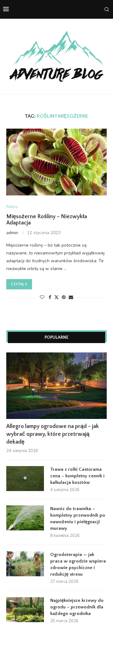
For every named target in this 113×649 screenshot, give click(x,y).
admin (12, 233)
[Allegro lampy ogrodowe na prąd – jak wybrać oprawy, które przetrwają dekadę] (56, 385)
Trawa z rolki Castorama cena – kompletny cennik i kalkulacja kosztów (77, 476)
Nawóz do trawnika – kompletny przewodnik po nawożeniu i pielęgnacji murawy (77, 518)
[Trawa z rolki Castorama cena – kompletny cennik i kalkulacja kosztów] (25, 478)
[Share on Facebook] (50, 297)
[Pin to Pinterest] (64, 297)
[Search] (107, 9)
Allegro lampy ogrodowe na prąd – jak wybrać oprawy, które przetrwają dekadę (52, 434)
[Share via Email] (71, 297)
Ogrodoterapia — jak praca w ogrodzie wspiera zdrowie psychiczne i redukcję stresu (78, 564)
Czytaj (17, 284)
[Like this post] (42, 297)
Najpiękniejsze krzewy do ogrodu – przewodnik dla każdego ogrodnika (77, 607)
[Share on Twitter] (56, 297)
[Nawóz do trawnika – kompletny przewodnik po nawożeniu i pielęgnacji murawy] (25, 517)
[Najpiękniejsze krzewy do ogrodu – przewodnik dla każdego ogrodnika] (25, 609)
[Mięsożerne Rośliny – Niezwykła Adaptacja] (56, 162)
